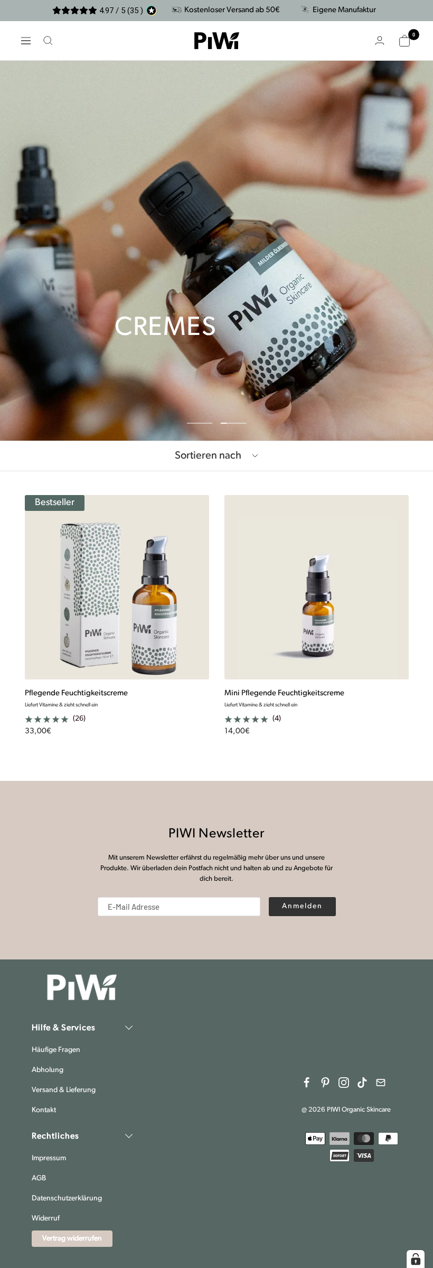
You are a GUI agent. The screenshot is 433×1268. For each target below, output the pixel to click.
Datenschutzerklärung (67, 1198)
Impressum (49, 1158)
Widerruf (46, 1219)
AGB (39, 1178)
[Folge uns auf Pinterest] (325, 1082)
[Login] (379, 40)
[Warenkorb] (404, 40)
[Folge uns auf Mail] (380, 1082)
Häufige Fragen (56, 1050)
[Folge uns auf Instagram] (343, 1082)
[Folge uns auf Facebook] (307, 1082)
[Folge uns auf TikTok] (362, 1082)
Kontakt (44, 1110)
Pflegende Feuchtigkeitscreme (76, 693)
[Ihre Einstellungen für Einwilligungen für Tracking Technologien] (416, 1259)
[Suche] (48, 40)
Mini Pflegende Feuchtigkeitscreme (284, 693)
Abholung (47, 1070)
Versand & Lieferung (64, 1090)
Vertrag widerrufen (72, 1239)
